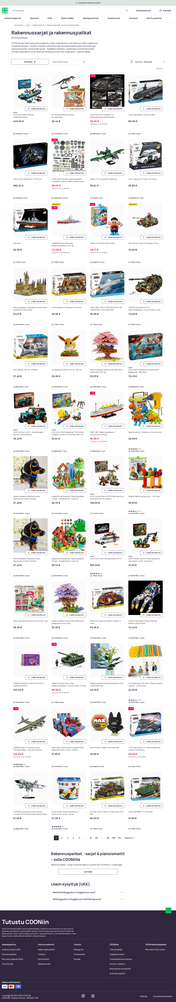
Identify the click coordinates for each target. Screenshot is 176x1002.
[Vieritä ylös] (168, 910)
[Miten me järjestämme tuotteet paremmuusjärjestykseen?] (132, 62)
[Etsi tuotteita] (127, 10)
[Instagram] (83, 996)
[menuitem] (13, 18)
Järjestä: (139, 61)
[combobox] (71, 10)
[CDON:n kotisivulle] (5, 10)
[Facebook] (93, 996)
